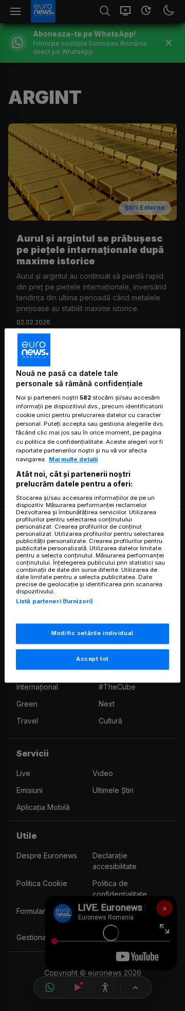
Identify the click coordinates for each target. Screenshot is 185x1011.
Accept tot (92, 659)
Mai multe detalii (73, 459)
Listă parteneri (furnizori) (54, 601)
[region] (92, 505)
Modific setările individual (92, 633)
